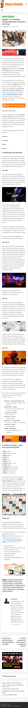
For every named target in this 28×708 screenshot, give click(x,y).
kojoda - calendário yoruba (9, 589)
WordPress (9, 705)
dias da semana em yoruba (17, 587)
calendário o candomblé (8, 585)
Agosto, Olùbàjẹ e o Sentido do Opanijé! (11, 683)
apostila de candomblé (8, 581)
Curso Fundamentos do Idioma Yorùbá (12, 94)
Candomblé (5, 16)
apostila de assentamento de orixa (15, 579)
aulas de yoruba (17, 581)
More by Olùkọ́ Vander (16, 624)
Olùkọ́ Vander (6, 26)
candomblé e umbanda (20, 585)
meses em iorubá (20, 589)
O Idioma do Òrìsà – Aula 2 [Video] (10, 688)
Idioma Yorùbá (11, 16)
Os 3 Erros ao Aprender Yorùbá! (9, 694)
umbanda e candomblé (8, 591)
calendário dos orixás (8, 583)
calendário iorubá (18, 583)
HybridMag (16, 705)
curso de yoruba (6, 587)
